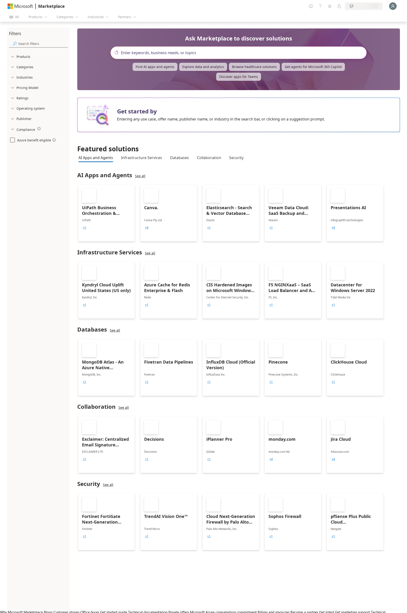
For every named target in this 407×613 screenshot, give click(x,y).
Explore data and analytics (203, 66)
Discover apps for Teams (238, 76)
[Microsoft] (20, 6)
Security (236, 157)
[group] (84, 227)
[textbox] (240, 53)
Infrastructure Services (141, 157)
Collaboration (209, 157)
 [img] (39, 128)
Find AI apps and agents (155, 66)
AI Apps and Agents (95, 157)
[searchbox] (43, 43)
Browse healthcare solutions (254, 66)
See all (140, 176)
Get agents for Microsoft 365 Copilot (313, 66)
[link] (106, 213)
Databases (179, 157)
